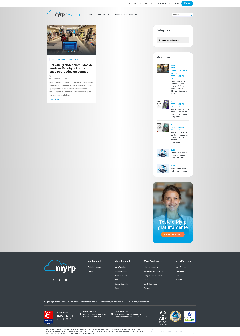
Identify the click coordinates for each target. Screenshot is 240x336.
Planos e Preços (121, 276)
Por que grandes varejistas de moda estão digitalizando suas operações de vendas (71, 68)
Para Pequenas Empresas (177, 77)
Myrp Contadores (151, 267)
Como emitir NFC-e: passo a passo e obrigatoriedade (179, 155)
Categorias (101, 14)
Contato (91, 271)
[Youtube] (146, 3)
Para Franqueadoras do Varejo (68, 59)
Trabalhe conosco (95, 267)
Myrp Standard (120, 267)
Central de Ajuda (150, 284)
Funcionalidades (121, 271)
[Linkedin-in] (140, 3)
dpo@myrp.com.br (141, 302)
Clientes (179, 276)
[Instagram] (135, 3)
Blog (52, 59)
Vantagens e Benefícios (153, 271)
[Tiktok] (151, 3)
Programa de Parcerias (153, 276)
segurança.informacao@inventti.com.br (108, 302)
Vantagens (180, 271)
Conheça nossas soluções (125, 14)
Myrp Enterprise (182, 267)
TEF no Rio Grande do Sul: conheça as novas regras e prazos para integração (179, 137)
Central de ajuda (121, 284)
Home (89, 14)
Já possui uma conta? (167, 3)
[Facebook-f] (129, 3)
